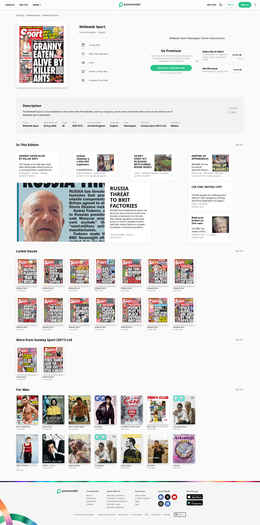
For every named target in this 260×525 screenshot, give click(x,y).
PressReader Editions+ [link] (117, 501)
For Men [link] (22, 389)
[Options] (255, 5)
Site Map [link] (167, 515)
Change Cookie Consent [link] (106, 515)
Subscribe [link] (91, 498)
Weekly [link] (174, 125)
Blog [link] (137, 501)
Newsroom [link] (92, 501)
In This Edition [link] (27, 144)
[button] (180, 514)
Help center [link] (140, 495)
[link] (10, 4)
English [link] (114, 125)
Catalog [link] (20, 15)
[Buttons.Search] (220, 5)
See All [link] (238, 144)
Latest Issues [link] (26, 251)
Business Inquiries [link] (115, 507)
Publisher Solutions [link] (116, 498)
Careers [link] (90, 504)
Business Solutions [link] (115, 495)
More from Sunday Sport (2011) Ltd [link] (44, 340)
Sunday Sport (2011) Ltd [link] (153, 125)
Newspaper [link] (130, 125)
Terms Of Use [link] (123, 515)
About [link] (89, 495)
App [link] (137, 504)
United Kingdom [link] (96, 125)
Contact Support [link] (142, 498)
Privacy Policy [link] (137, 515)
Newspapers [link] (33, 15)
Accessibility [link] (156, 515)
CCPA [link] (146, 515)
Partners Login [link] (114, 504)
